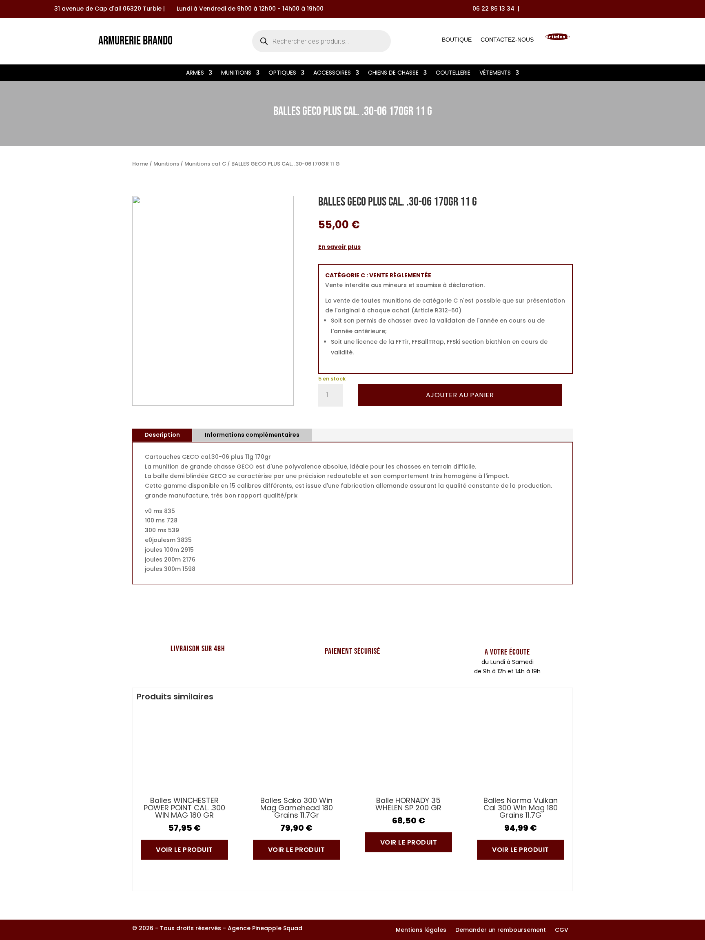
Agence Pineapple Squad (265, 928)
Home (140, 164)
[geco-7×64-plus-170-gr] (213, 404)
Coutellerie (453, 73)
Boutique (457, 41)
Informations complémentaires (252, 435)
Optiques (282, 73)
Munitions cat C (205, 164)
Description (162, 435)
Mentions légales (421, 930)
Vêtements (495, 73)
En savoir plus (339, 247)
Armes (195, 73)
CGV (561, 930)
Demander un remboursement (500, 930)
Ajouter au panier (460, 395)
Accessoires (332, 73)
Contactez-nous (507, 41)
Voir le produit (184, 849)
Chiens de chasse (393, 73)
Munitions (236, 73)
